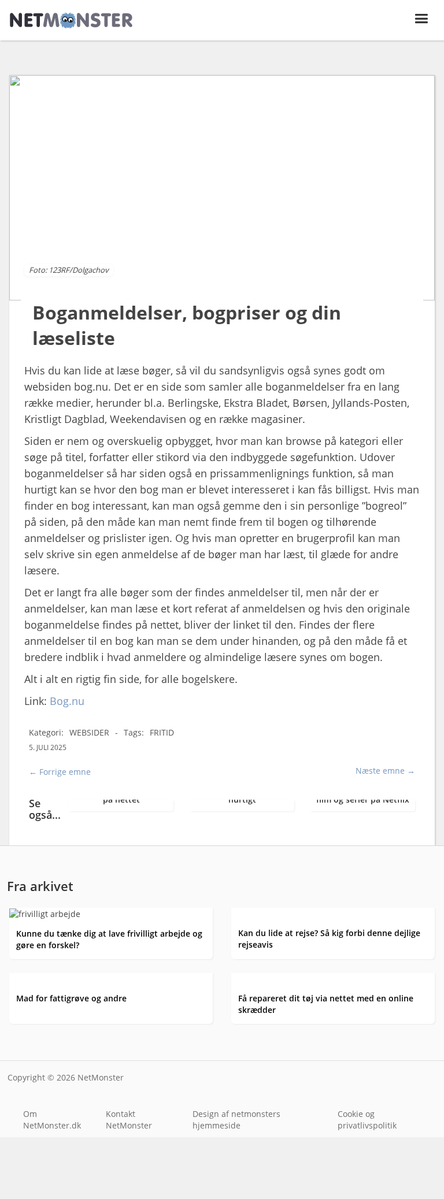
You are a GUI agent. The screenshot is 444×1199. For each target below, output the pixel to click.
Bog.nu (67, 701)
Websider (89, 732)
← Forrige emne (60, 771)
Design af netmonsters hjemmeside (236, 1119)
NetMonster (100, 1077)
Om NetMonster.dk (52, 1119)
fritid (162, 732)
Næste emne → (385, 770)
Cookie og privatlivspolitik (367, 1119)
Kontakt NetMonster (129, 1119)
